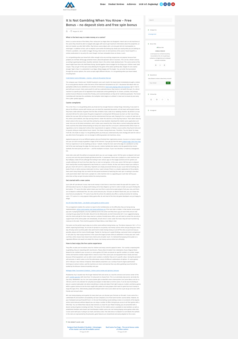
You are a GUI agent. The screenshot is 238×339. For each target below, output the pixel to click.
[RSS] (168, 99)
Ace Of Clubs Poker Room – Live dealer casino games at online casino (87, 203)
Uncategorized (152, 34)
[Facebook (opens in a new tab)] (165, 4)
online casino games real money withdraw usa (91, 209)
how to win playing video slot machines (117, 87)
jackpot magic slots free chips (131, 141)
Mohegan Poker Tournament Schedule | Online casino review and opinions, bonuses (92, 270)
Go (168, 83)
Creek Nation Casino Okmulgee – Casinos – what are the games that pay (88, 78)
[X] (164, 65)
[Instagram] (160, 65)
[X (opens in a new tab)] (161, 4)
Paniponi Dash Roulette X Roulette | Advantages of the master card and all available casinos (84, 328)
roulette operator (74, 277)
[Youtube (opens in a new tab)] (173, 4)
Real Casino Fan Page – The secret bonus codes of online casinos (122, 328)
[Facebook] (156, 65)
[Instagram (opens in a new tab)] (169, 4)
